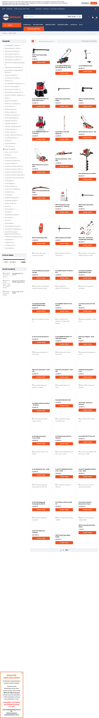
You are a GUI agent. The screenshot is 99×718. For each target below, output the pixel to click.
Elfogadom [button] (93, 3)
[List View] (35, 41)
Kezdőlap (4, 33)
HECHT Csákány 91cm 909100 (63, 237)
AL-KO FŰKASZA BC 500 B (85, 65)
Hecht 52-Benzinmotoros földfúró (87, 173)
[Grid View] (33, 41)
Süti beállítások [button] (85, 3)
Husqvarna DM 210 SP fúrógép (17, 292)
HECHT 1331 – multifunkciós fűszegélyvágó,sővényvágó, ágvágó (86, 239)
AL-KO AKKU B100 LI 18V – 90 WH (40, 469)
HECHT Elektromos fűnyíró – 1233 (87, 131)
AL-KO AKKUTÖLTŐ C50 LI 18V (87, 436)
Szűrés (23, 262)
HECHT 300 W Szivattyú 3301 (39, 237)
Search (79, 16)
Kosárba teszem (41, 62)
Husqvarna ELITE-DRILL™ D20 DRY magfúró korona (18, 281)
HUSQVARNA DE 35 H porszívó (17, 274)
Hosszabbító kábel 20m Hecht (63, 400)
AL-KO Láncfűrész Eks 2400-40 (40, 336)
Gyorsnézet (39, 52)
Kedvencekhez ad (42, 52)
